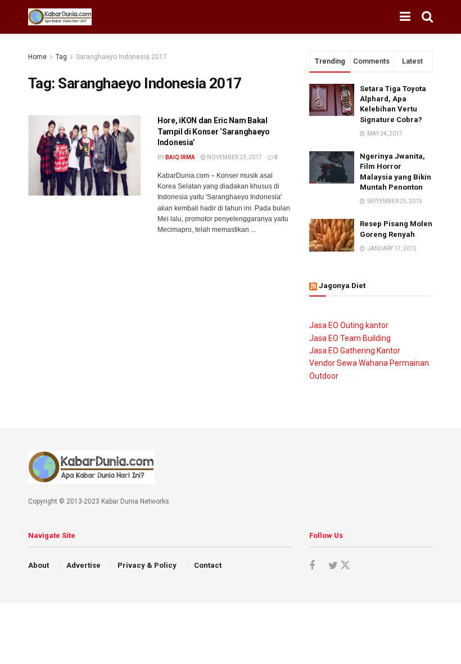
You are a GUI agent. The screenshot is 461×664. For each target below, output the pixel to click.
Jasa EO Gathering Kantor (354, 350)
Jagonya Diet (342, 285)
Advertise (83, 565)
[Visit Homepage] (60, 16)
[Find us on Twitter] (338, 565)
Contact (208, 565)
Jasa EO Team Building (350, 338)
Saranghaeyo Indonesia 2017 (121, 57)
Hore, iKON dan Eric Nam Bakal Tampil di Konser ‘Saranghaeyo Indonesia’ (213, 131)
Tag (61, 57)
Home (37, 57)
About (38, 565)
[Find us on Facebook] (312, 565)
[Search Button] (427, 17)
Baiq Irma (180, 157)
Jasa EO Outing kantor (348, 325)
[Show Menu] (405, 17)
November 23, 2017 (234, 157)
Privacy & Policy (147, 565)
